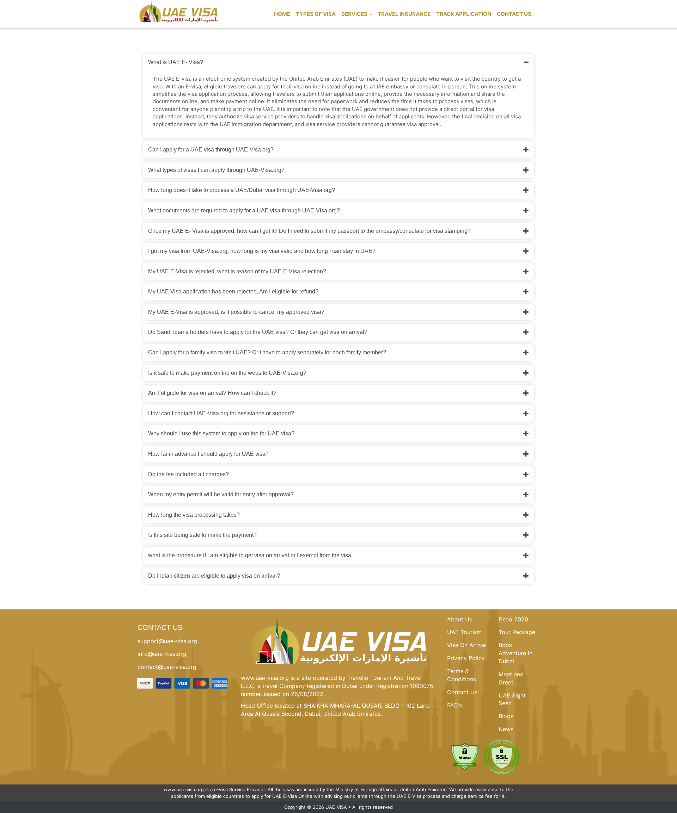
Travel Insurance (404, 14)
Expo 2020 (513, 619)
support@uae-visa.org (167, 641)
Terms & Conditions (461, 675)
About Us (459, 619)
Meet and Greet (511, 678)
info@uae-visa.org (162, 653)
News (506, 729)
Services (354, 14)
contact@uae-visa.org (167, 666)
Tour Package (517, 631)
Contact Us (514, 14)
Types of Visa (316, 14)
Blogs (506, 716)
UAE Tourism (464, 631)
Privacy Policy (466, 658)
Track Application (463, 14)
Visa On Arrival (467, 644)
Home (282, 14)
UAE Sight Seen (512, 699)
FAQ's (454, 705)
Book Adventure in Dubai (515, 653)
